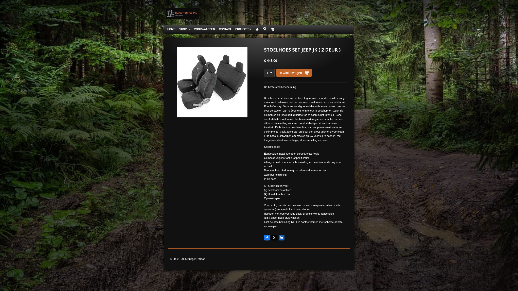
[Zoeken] (265, 28)
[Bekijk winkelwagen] (273, 29)
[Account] (257, 29)
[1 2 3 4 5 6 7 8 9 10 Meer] (269, 73)
